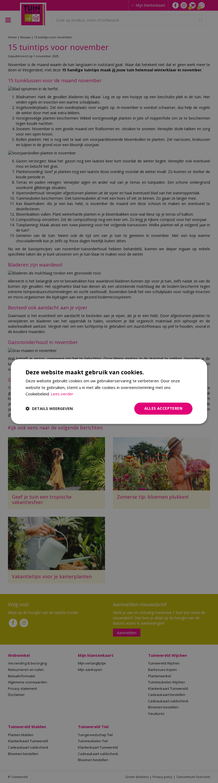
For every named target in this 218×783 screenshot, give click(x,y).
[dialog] (109, 391)
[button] (49, 408)
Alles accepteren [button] (163, 408)
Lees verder (62, 394)
